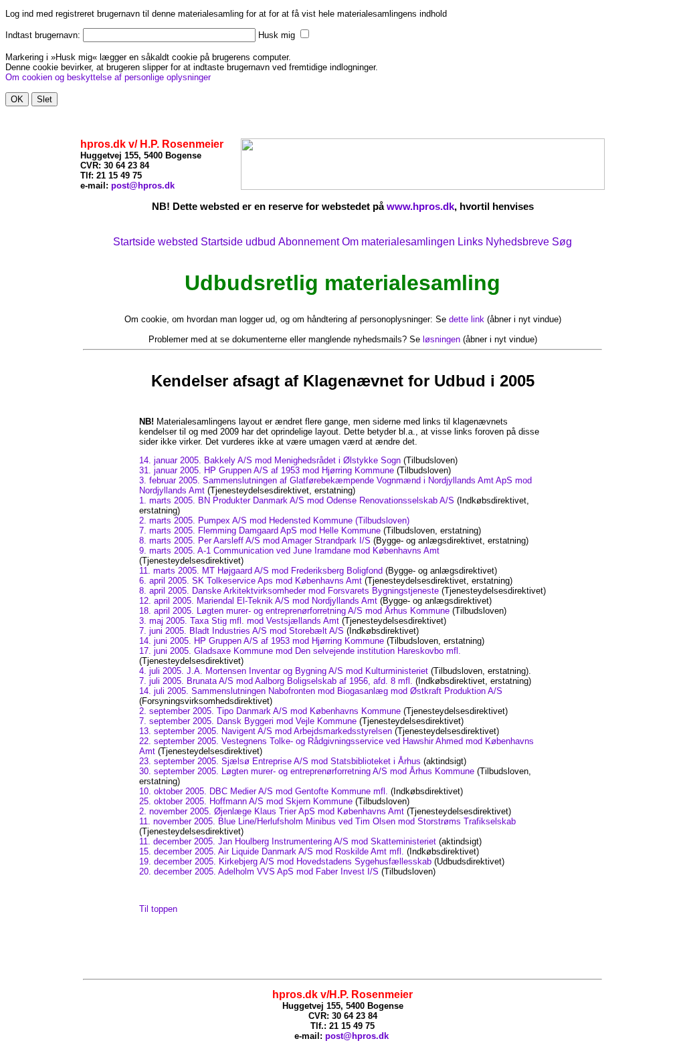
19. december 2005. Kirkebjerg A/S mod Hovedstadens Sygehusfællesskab (285, 861)
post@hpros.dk (143, 186)
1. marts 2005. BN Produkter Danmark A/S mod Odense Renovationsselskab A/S (296, 500)
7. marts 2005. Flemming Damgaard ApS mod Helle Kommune (260, 530)
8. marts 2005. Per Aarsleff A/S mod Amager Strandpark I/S (255, 541)
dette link (466, 319)
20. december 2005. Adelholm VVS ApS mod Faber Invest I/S (259, 871)
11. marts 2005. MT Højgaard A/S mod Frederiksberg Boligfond (261, 571)
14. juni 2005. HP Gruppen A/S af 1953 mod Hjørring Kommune (261, 641)
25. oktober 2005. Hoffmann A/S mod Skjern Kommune (246, 801)
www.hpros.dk (420, 206)
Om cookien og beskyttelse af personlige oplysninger (108, 77)
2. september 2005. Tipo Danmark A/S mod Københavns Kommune (270, 711)
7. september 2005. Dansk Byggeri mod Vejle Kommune (248, 721)
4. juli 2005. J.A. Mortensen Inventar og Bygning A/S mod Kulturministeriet (283, 671)
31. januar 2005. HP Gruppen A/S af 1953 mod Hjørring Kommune (266, 470)
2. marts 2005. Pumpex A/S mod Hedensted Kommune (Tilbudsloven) (274, 520)
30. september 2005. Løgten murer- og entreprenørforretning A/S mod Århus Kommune (306, 771)
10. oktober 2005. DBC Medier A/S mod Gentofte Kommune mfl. (263, 791)
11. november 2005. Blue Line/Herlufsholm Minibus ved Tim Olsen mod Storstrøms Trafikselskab (327, 821)
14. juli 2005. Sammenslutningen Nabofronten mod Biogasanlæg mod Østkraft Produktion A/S (320, 691)
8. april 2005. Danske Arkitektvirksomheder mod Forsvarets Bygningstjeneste (289, 591)
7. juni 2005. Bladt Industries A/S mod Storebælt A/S (241, 631)
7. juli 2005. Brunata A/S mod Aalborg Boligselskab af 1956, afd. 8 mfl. (276, 681)
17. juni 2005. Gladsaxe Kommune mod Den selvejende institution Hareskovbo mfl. (300, 651)
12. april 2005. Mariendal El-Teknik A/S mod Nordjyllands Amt (258, 601)
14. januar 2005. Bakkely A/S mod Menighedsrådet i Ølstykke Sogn (270, 460)
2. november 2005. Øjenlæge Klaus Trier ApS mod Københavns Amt (271, 811)
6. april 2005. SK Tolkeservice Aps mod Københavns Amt (250, 581)
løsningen (441, 339)
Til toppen (158, 909)
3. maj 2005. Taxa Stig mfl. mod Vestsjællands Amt (239, 621)
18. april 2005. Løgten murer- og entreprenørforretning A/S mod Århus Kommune (294, 611)
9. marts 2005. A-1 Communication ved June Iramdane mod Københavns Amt (289, 551)
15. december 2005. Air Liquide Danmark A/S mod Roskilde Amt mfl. (271, 851)
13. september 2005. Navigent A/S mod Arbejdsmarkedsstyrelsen (265, 731)
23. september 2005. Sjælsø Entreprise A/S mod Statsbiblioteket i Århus (280, 761)
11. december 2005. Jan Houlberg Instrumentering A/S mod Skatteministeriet (287, 841)
